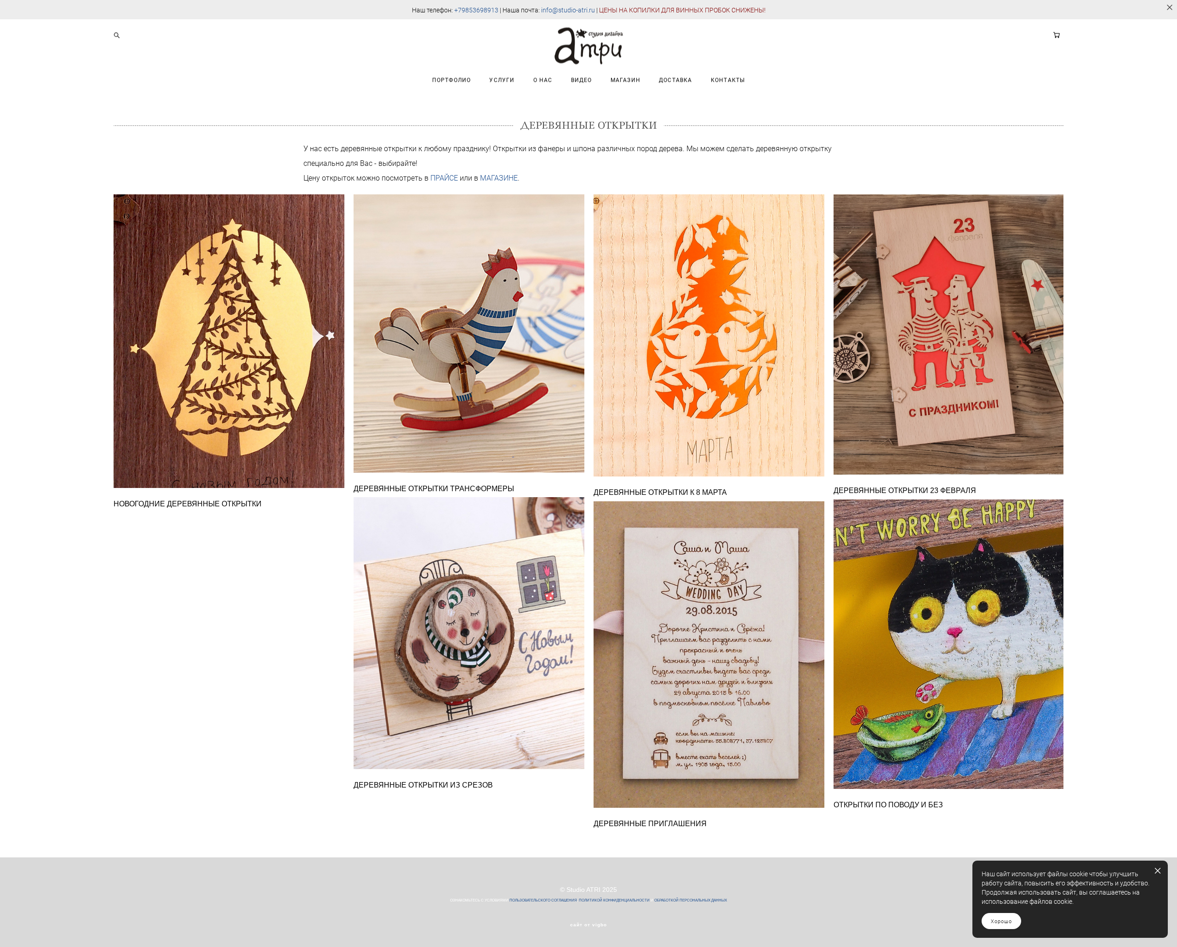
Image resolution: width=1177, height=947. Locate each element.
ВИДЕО (581, 79)
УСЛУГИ (501, 79)
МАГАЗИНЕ (499, 178)
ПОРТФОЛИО (451, 79)
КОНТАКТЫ (728, 79)
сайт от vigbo (588, 925)
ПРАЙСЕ (444, 178)
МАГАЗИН (625, 79)
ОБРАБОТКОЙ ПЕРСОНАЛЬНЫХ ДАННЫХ (690, 900)
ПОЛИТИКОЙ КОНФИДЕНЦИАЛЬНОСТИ (614, 900)
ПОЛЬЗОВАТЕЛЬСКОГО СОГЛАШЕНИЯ (543, 900)
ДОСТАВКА (675, 79)
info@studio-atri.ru (568, 10)
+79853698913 (476, 10)
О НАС (543, 79)
